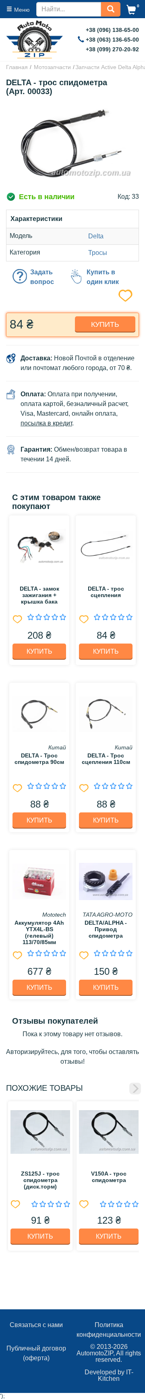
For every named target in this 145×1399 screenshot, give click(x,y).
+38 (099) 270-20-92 (112, 49)
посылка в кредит (46, 423)
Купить (105, 324)
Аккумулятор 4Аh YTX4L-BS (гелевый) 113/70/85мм (39, 932)
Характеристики (36, 218)
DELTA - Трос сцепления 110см (106, 758)
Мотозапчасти (52, 67)
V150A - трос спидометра (108, 1176)
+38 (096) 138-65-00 (112, 30)
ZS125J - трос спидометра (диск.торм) (40, 1180)
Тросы (97, 252)
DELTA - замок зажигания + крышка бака (39, 595)
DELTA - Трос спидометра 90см (39, 758)
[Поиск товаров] (110, 9)
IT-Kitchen (115, 1375)
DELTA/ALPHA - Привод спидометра (106, 929)
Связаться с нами (36, 1324)
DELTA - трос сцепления (106, 591)
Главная (17, 67)
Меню (22, 9)
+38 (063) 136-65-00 (112, 39)
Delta (96, 236)
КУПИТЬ (39, 651)
